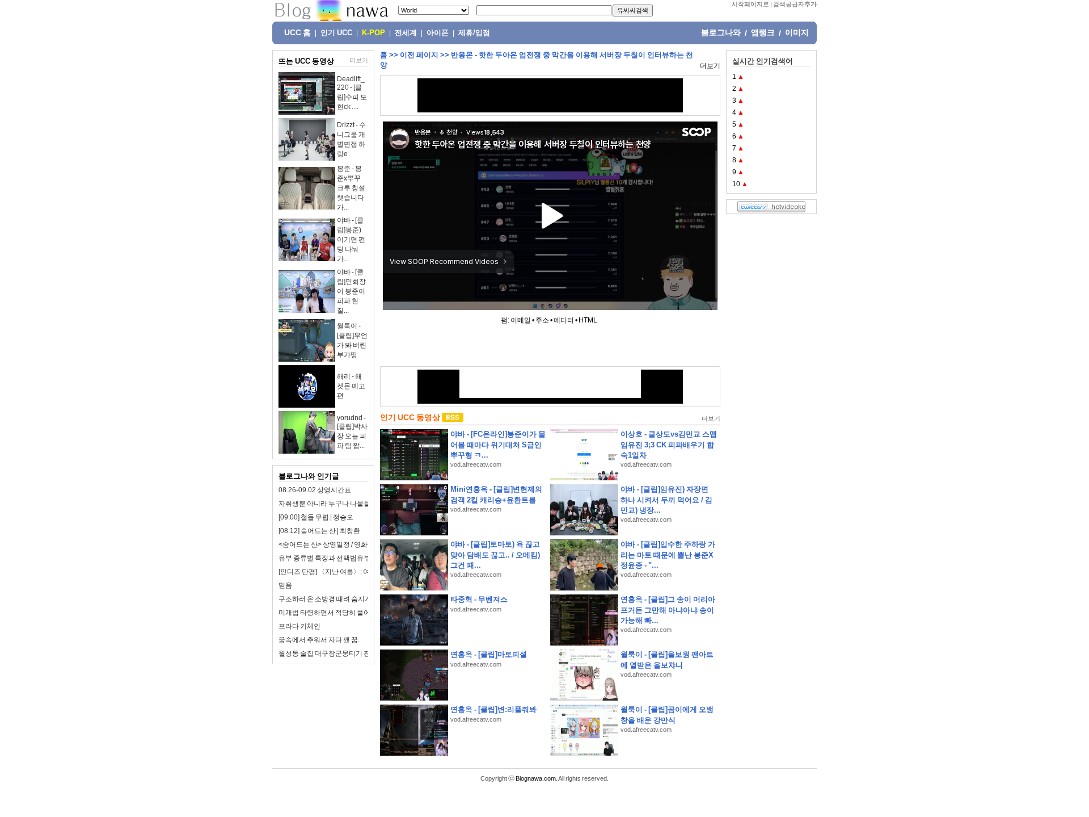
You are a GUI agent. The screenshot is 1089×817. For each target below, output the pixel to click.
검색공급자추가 (795, 4)
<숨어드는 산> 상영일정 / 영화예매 (329, 544)
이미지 (797, 32)
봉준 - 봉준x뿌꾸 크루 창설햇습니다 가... (351, 188)
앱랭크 (763, 32)
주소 (542, 320)
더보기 (358, 60)
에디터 (564, 320)
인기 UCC (336, 33)
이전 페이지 (419, 55)
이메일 (520, 320)
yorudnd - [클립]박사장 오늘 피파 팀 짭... (352, 432)
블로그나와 (721, 32)
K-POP (373, 33)
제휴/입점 (474, 33)
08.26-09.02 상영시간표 (314, 490)
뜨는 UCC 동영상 (306, 61)
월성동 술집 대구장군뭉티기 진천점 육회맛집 (345, 653)
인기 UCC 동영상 (410, 417)
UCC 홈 (297, 32)
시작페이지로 (750, 4)
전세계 (406, 33)
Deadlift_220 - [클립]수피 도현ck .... (352, 93)
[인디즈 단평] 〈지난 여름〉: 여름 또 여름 (338, 572)
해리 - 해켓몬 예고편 (351, 386)
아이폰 (438, 33)
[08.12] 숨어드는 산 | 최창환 (319, 531)
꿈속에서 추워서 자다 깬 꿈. (319, 640)
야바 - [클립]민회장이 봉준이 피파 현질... (351, 291)
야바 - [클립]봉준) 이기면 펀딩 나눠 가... (351, 239)
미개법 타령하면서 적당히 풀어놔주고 (334, 613)
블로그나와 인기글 (308, 476)
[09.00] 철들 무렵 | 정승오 (315, 517)
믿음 (285, 585)
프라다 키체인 (299, 626)
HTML (588, 320)
